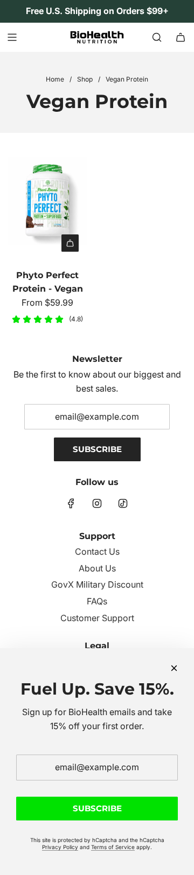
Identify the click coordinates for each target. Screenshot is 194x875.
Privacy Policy (60, 847)
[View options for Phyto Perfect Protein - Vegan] (70, 243)
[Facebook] (71, 503)
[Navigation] (12, 37)
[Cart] (180, 37)
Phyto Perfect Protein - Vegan (47, 282)
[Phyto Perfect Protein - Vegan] (47, 200)
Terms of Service (113, 847)
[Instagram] (97, 503)
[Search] (157, 37)
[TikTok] (123, 503)
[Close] (174, 668)
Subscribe (97, 449)
